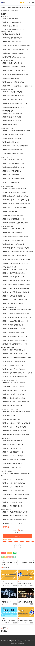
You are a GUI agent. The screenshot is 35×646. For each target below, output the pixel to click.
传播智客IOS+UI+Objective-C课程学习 (9, 620)
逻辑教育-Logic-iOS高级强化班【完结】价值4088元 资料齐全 (25, 620)
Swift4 (3, 552)
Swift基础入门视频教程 (27, 562)
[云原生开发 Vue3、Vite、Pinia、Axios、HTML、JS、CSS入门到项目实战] (9, 593)
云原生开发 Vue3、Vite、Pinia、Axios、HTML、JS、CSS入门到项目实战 (9, 602)
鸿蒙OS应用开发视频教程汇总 (25, 602)
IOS (13, 10)
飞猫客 (3, 2)
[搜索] (26, 2)
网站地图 (17, 639)
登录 (5, 631)
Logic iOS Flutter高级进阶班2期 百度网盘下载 (9, 583)
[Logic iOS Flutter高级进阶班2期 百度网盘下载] (9, 575)
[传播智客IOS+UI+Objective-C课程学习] (9, 612)
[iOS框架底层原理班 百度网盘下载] (26, 575)
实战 (15, 552)
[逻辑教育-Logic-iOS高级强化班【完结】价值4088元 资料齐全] (26, 612)
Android (5, 600)
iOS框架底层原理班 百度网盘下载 (25, 583)
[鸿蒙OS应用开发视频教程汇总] (26, 593)
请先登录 (17, 536)
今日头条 (9, 552)
